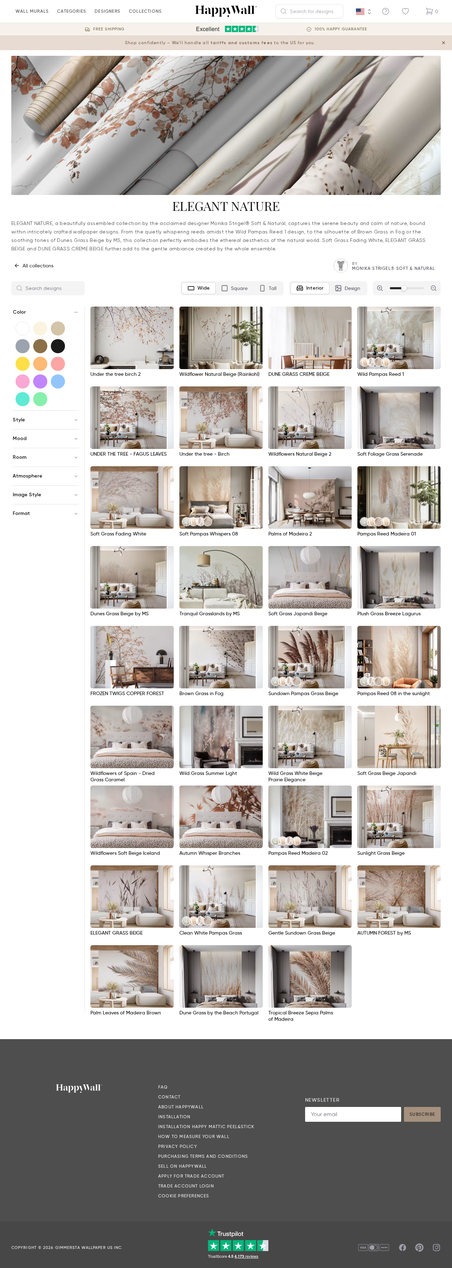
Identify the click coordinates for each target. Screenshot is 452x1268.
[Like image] (166, 314)
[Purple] (40, 381)
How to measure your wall (194, 1136)
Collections (145, 11)
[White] (23, 328)
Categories (71, 11)
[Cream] (40, 328)
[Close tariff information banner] (443, 42)
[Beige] (58, 328)
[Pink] (23, 381)
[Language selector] (364, 12)
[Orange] (40, 364)
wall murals (32, 11)
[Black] (58, 346)
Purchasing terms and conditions (203, 1156)
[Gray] (23, 346)
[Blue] (58, 381)
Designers (107, 11)
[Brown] (40, 346)
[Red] (58, 364)
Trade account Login (186, 1186)
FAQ (163, 1087)
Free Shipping (109, 29)
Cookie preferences (183, 1195)
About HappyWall (181, 1106)
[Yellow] (23, 364)
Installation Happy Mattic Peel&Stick (206, 1126)
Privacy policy (177, 1146)
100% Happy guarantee (341, 29)
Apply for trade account (191, 1176)
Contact (169, 1097)
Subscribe (422, 1114)
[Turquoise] (23, 399)
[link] (364, 362)
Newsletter (322, 1100)
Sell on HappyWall (182, 1166)
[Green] (40, 399)
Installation (174, 1116)
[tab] (198, 288)
